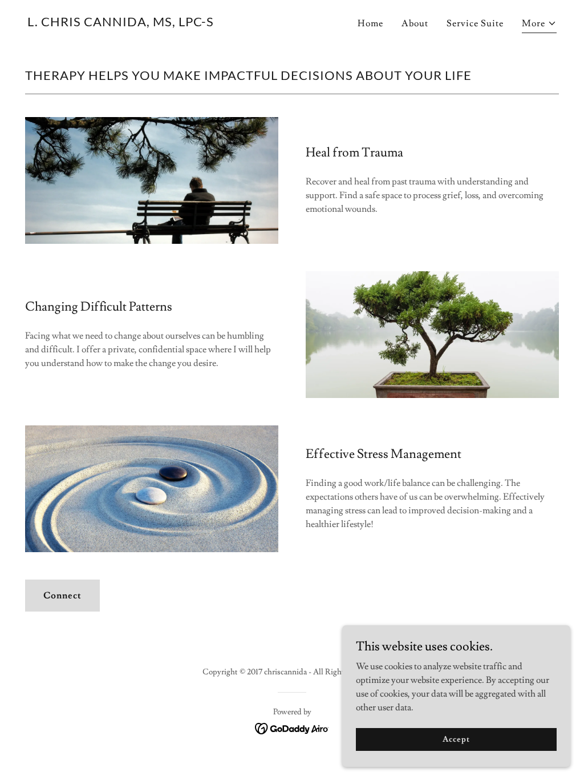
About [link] (415, 23)
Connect (62, 595)
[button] (539, 25)
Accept (456, 739)
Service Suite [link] (475, 23)
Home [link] (370, 23)
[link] (120, 23)
